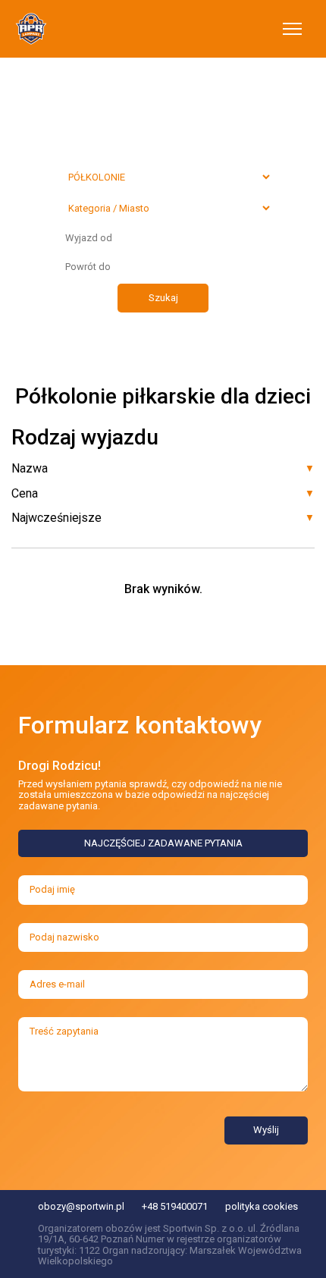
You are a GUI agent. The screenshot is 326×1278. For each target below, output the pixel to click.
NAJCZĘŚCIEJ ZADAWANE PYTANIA (163, 843)
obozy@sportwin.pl (81, 1206)
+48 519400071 (175, 1206)
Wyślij (266, 1129)
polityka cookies (261, 1206)
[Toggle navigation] (292, 29)
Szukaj (163, 297)
